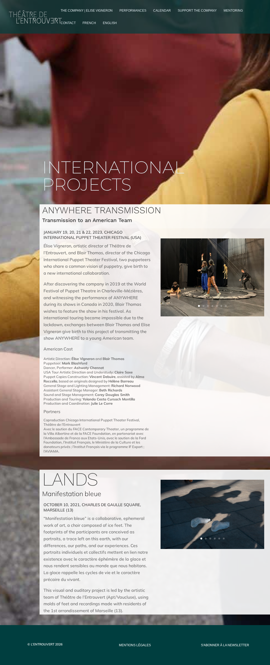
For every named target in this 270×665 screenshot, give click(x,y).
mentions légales (135, 645)
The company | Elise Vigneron (87, 10)
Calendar (162, 10)
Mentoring (233, 10)
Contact (68, 23)
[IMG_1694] (212, 314)
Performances (132, 10)
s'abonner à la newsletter (225, 645)
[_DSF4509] (212, 547)
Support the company (197, 10)
